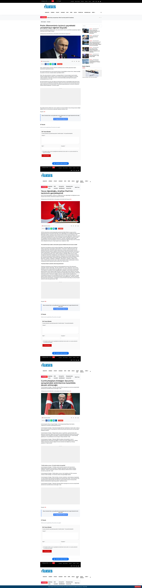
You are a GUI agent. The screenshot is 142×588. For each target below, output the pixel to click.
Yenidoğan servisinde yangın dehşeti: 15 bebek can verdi (94, 61)
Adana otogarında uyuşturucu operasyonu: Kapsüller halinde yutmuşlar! (94, 31)
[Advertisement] (81, 7)
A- (74, 61)
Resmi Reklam (87, 12)
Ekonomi (63, 12)
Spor (67, 12)
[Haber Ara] (101, 12)
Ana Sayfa (44, 21)
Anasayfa (72, 1)
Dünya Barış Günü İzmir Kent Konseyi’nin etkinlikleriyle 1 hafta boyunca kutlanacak (62, 187)
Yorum (43, 135)
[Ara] (100, 26)
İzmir (71, 12)
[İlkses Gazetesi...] (50, 6)
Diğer (93, 12)
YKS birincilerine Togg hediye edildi (94, 56)
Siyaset (57, 12)
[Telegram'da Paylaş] (53, 64)
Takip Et (61, 228)
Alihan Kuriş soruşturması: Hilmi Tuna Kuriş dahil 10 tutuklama (78, 187)
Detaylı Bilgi (85, 586)
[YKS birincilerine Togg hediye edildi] (85, 56)
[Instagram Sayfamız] (96, 1)
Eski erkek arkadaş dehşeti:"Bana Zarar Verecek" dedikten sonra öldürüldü (94, 50)
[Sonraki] (101, 17)
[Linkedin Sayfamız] (98, 1)
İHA (70, 199)
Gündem (52, 12)
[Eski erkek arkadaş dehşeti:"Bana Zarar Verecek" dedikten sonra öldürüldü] (85, 49)
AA (69, 33)
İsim (43, 146)
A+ (76, 61)
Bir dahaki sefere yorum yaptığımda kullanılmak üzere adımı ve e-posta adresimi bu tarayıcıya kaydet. (60, 152)
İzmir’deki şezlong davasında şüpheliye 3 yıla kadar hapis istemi (60, 17)
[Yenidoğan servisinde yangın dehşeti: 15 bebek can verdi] (85, 61)
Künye (90, 1)
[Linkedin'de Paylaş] (55, 64)
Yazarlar (86, 1)
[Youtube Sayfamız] (100, 1)
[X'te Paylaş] (48, 64)
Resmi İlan (80, 12)
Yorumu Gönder (46, 155)
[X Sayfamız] (93, 1)
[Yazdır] (79, 61)
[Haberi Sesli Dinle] (72, 61)
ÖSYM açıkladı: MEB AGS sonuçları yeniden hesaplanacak (57, 187)
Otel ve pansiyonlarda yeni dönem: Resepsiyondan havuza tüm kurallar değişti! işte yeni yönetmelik (69, 187)
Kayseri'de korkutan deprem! (93, 37)
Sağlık (75, 12)
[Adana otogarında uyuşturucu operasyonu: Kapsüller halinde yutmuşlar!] (85, 30)
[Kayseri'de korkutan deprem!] (85, 37)
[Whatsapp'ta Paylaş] (50, 64)
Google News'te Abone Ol (61, 119)
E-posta (63, 146)
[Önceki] (99, 17)
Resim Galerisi (77, 1)
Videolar (82, 1)
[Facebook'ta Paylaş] (46, 64)
